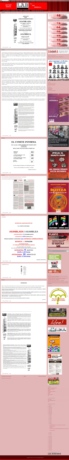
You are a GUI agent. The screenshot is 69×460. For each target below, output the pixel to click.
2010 (50, 408)
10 (50, 432)
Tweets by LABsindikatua (51, 56)
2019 (50, 441)
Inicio (25, 376)
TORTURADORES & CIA (51, 400)
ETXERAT (49, 392)
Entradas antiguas (42, 376)
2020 (50, 442)
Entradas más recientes (6, 376)
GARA (49, 393)
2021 (50, 443)
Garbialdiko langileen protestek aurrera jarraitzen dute (56, 281)
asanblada (51, 427)
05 (50, 418)
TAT (48, 395)
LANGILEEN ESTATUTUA (52, 83)
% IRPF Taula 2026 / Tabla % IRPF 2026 (37, 10)
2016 (50, 437)
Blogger (42, 457)
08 (50, 422)
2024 (50, 447)
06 (50, 419)
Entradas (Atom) (8, 378)
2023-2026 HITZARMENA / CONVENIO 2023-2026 (10, 10)
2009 (50, 407)
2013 (50, 412)
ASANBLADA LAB (5, 264)
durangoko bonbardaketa (51, 391)
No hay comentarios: (5, 47)
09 (50, 423)
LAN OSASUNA (50, 88)
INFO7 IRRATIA (50, 394)
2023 (50, 446)
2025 (50, 448)
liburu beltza (49, 399)
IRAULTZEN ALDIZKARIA (51, 90)
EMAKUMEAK (50, 89)
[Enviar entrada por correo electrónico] (10, 47)
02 (50, 414)
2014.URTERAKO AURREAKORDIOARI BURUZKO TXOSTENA (14, 177)
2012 (50, 411)
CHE (48, 401)
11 (50, 433)
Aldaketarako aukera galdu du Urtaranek (54, 280)
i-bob (33, 457)
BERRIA (49, 390)
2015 (50, 436)
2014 (50, 413)
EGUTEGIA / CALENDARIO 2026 (24, 10)
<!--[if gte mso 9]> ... (52, 430)
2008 (50, 406)
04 (50, 417)
